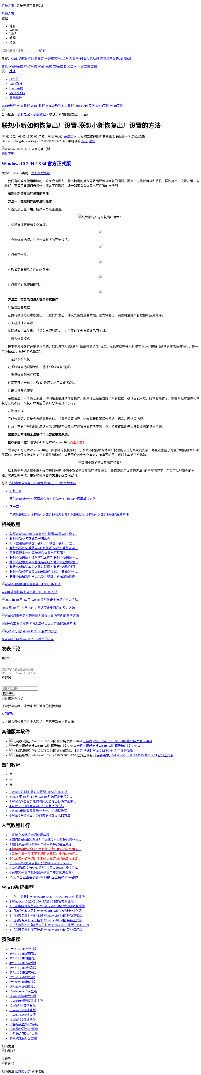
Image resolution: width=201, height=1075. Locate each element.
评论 (84, 141)
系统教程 (39, 114)
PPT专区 (89, 105)
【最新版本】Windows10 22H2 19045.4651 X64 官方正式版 (133, 755)
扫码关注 (8, 1071)
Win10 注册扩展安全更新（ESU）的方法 (38, 792)
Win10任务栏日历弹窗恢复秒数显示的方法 (39, 815)
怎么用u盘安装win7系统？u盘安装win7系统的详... (44, 868)
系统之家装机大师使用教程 (29, 835)
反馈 (92, 141)
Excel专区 (102, 105)
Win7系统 (30, 66)
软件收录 (37, 1071)
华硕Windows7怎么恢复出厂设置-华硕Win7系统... (43, 534)
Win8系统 (15, 83)
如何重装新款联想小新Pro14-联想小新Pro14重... (42, 543)
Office (78, 105)
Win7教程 (23, 105)
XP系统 (58, 66)
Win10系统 (16, 66)
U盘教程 (68, 105)
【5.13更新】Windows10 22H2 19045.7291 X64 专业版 (47, 896)
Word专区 (116, 105)
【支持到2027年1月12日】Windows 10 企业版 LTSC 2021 (49, 925)
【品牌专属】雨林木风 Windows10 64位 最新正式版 (45, 915)
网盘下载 (8, 153)
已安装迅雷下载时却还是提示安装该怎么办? (41, 872)
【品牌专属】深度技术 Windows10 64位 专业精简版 (45, 929)
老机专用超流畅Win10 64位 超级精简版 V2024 (108, 746)
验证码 (6, 677)
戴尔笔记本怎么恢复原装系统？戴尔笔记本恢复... (43, 562)
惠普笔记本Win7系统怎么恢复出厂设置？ (37, 552)
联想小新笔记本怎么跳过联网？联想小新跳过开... (43, 567)
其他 (12, 71)
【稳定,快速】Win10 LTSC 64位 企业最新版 (103, 750)
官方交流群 (23, 1071)
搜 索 (42, 50)
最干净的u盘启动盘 (85, 58)
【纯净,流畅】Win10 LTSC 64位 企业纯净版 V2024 (117, 741)
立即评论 (8, 714)
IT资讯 (14, 79)
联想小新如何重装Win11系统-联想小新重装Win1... (43, 548)
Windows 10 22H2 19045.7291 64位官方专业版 (41, 901)
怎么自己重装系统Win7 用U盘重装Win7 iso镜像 (43, 877)
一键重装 (83, 66)
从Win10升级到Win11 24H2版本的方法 (36, 806)
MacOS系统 (17, 93)
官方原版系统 (40, 173)
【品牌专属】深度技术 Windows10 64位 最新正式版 (45, 920)
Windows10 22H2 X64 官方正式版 (36, 163)
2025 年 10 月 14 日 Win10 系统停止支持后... (40, 796)
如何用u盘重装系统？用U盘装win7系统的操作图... (45, 839)
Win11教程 (38, 105)
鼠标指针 (15, 97)
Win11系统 (45, 66)
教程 (94, 66)
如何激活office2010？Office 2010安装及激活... (41, 844)
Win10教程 (9, 105)
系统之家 (8, 5)
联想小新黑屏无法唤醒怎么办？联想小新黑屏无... (43, 557)
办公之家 (70, 66)
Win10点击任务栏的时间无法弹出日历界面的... (42, 801)
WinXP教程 (53, 105)
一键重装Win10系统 (58, 58)
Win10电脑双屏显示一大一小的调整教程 (38, 810)
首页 (5, 66)
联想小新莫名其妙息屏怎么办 (29, 538)
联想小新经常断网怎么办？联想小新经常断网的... (43, 576)
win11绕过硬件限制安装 (27, 58)
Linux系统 (16, 88)
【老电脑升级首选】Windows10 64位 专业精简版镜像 (47, 906)
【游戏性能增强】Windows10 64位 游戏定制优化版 (45, 911)
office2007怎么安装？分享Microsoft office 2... (40, 863)
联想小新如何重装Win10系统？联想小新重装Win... (44, 571)
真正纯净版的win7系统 (115, 58)
